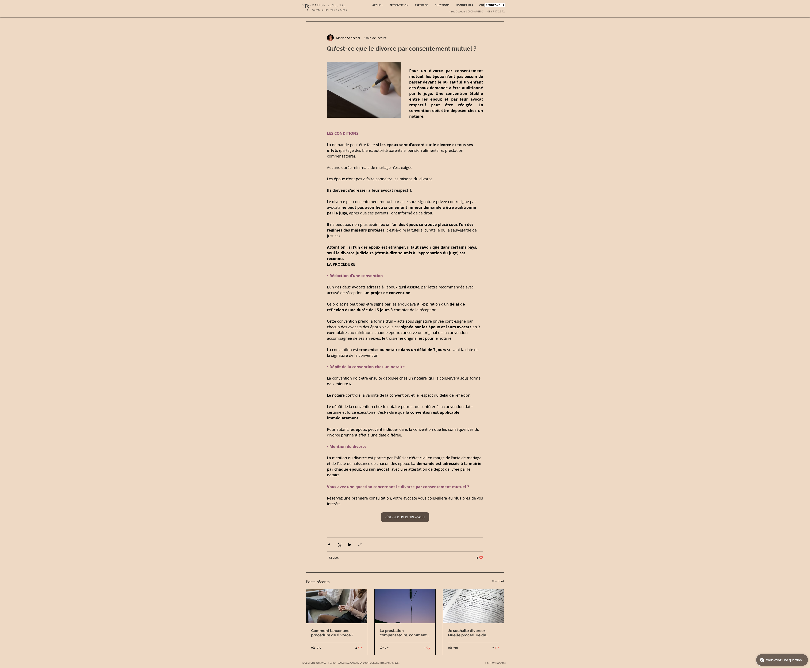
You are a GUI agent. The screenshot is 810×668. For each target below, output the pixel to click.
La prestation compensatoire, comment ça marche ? (403, 632)
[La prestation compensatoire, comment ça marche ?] (405, 606)
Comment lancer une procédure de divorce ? (332, 632)
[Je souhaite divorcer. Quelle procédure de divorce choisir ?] (473, 606)
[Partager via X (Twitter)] (339, 545)
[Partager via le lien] (360, 545)
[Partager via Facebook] (329, 545)
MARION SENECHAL (329, 5)
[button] (495, 662)
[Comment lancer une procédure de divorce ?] (336, 606)
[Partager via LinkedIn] (350, 545)
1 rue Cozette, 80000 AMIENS (466, 11)
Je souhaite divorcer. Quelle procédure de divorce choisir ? (467, 632)
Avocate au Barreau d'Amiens (329, 10)
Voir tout (498, 581)
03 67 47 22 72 (496, 11)
